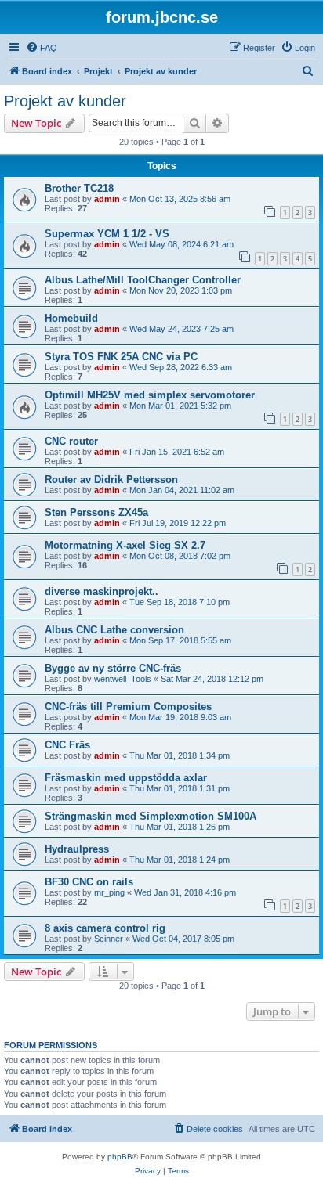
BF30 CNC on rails (89, 882)
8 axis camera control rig (105, 928)
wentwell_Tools (122, 678)
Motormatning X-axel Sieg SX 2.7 (125, 545)
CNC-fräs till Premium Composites (128, 706)
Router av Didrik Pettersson (111, 479)
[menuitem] (41, 47)
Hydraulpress (77, 849)
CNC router (71, 441)
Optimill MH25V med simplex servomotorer (150, 395)
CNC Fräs (67, 745)
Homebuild (71, 318)
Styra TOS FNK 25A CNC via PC (121, 356)
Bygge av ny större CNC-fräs (113, 668)
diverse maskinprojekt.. (101, 591)
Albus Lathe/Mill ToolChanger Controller (143, 280)
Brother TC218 (79, 188)
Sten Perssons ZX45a (96, 512)
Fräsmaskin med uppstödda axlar (126, 778)
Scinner (108, 938)
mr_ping (109, 892)
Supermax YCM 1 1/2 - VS (107, 234)
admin (107, 199)
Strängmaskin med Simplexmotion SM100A (150, 816)
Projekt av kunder (65, 101)
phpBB (119, 1156)
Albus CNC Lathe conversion (114, 630)
